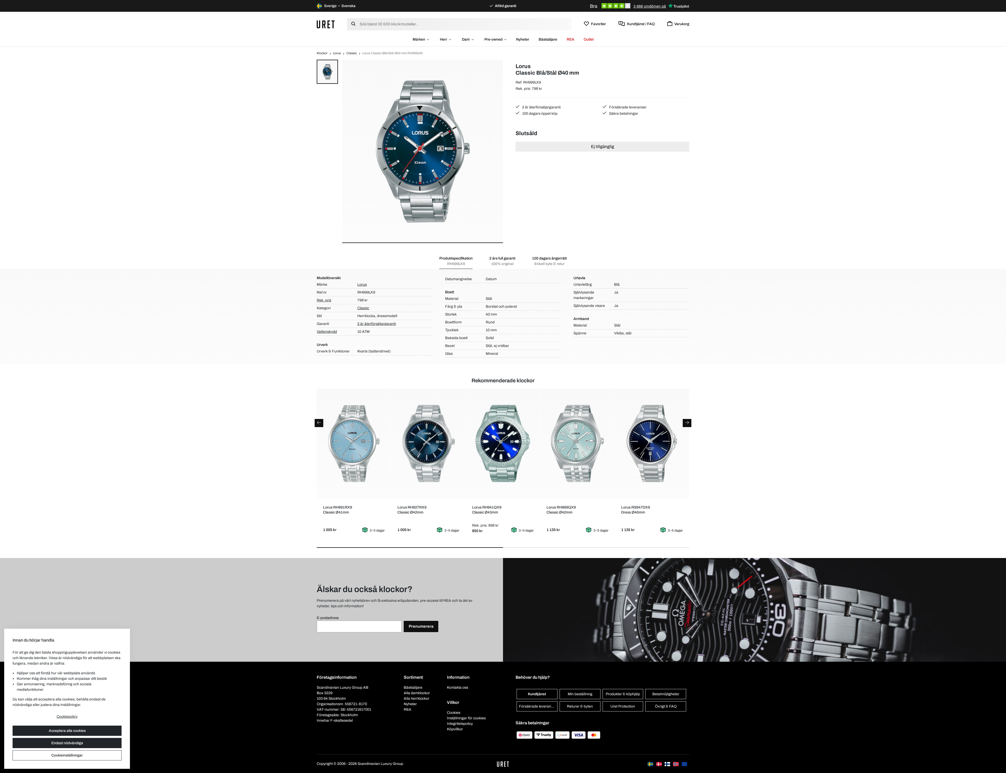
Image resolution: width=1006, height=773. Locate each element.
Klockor (322, 53)
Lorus (337, 53)
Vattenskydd (327, 332)
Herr (443, 39)
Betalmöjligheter (665, 694)
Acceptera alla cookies (67, 731)
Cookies (453, 713)
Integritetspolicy (460, 724)
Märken (419, 39)
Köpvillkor (455, 729)
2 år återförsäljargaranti (541, 107)
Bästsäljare (548, 39)
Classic (351, 53)
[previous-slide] (319, 423)
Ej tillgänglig (602, 146)
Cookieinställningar (67, 755)
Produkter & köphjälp (623, 694)
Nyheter (522, 39)
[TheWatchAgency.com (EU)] (684, 764)
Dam (466, 39)
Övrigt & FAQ (666, 706)
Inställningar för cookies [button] (466, 718)
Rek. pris (324, 300)
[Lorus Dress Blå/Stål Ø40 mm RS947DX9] (652, 443)
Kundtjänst (537, 694)
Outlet (589, 39)
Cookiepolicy (67, 717)
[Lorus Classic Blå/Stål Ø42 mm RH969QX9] (577, 443)
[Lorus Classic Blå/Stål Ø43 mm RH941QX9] (503, 443)
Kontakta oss (457, 687)
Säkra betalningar (623, 113)
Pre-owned (493, 39)
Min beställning (580, 694)
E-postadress (328, 618)
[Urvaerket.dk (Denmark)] (659, 764)
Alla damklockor (417, 693)
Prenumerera (421, 626)
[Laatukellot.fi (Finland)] (668, 764)
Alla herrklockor (416, 698)
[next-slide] (687, 423)
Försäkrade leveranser (627, 107)
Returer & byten (580, 706)
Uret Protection (622, 706)
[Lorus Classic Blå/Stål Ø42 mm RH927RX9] (428, 443)
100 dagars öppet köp (539, 113)
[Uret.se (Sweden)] (651, 764)
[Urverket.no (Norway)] (676, 764)
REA (570, 39)
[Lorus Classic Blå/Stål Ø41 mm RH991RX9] (354, 443)
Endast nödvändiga (67, 743)
